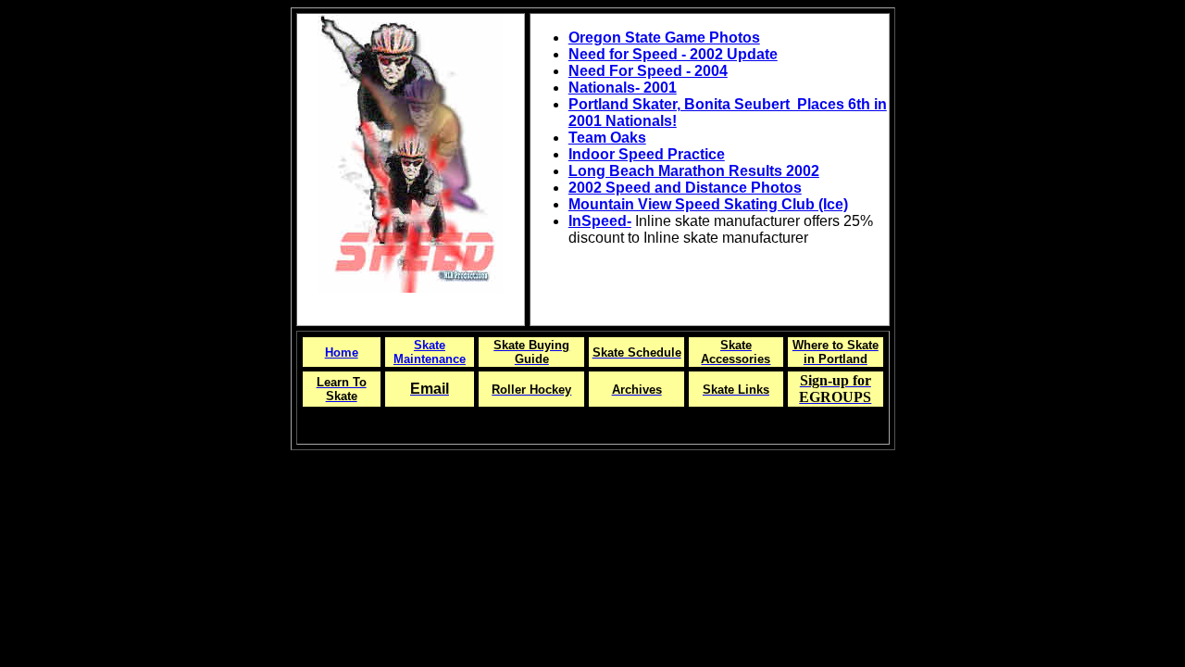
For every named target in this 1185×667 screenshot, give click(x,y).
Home (341, 352)
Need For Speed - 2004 (648, 71)
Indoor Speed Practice (646, 154)
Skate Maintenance (429, 352)
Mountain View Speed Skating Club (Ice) (708, 204)
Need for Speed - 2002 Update (673, 54)
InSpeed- (599, 221)
